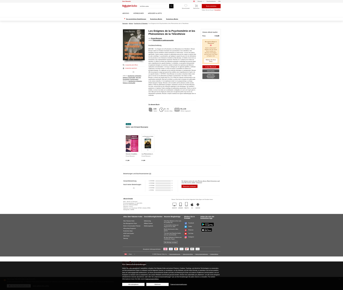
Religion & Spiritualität (129, 77)
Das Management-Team (130, 223)
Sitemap (125, 238)
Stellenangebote (148, 226)
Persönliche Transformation (130, 79)
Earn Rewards (126, 1)
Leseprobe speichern (131, 68)
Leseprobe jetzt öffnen (131, 65)
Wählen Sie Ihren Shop (211, 60)
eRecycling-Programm (129, 228)
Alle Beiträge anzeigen (170, 242)
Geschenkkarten (211, 1)
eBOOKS (126, 13)
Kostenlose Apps (128, 231)
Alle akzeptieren (133, 284)
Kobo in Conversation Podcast (131, 226)
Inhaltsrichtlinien (214, 254)
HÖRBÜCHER (138, 13)
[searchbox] (156, 6)
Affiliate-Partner (148, 223)
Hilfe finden (126, 236)
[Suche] (171, 6)
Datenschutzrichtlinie (188, 254)
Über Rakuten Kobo (128, 221)
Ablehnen (157, 284)
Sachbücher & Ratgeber (134, 75)
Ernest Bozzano (156, 38)
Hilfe (219, 1)
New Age (138, 77)
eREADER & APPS (155, 13)
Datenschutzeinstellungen (201, 254)
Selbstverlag (147, 221)
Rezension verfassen (189, 186)
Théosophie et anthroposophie (163, 40)
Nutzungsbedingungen (174, 254)
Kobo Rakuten (129, 6)
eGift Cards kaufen (128, 233)
